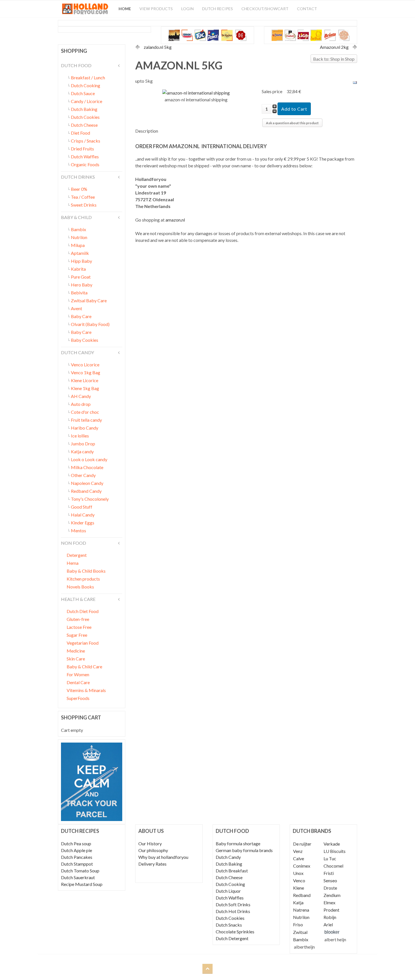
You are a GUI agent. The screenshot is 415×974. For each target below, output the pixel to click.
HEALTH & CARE (78, 599)
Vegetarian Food (83, 642)
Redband (302, 895)
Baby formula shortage (238, 843)
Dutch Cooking (230, 884)
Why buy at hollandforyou (163, 857)
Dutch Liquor (228, 891)
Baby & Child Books (86, 571)
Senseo (330, 880)
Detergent (77, 555)
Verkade (332, 843)
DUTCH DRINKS (78, 177)
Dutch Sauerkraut (78, 877)
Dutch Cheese (229, 877)
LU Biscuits (335, 851)
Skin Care (76, 658)
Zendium (332, 895)
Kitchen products (83, 578)
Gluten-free (78, 619)
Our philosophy (153, 850)
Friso (298, 924)
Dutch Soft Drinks (233, 904)
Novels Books (80, 586)
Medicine (76, 650)
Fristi (329, 873)
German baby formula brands (244, 850)
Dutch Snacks (229, 924)
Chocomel (333, 865)
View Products (156, 8)
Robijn (330, 917)
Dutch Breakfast (232, 870)
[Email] (355, 82)
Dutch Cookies (230, 918)
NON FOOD (73, 543)
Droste (330, 887)
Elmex (329, 902)
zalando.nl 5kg (158, 47)
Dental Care (78, 682)
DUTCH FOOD (76, 65)
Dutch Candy (228, 857)
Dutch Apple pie (76, 850)
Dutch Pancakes (76, 857)
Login (187, 8)
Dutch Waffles (230, 897)
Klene (298, 887)
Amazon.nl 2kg (334, 47)
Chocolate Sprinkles (235, 931)
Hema (72, 563)
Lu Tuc (330, 858)
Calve (298, 858)
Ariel (328, 924)
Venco (299, 880)
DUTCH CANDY (77, 352)
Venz (298, 851)
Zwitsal (300, 932)
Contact (307, 8)
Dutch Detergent (232, 938)
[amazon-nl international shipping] (196, 92)
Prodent (331, 909)
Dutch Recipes (217, 8)
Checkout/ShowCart (265, 8)
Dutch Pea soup (76, 843)
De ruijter (302, 843)
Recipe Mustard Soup (81, 884)
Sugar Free (77, 635)
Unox (298, 873)
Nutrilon (301, 917)
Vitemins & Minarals (86, 690)
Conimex (301, 865)
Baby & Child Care (84, 666)
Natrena (301, 909)
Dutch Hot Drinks (233, 911)
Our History (150, 843)
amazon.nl (175, 219)
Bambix (300, 939)
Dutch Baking (229, 863)
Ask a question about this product (292, 123)
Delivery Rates (152, 863)
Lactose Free (79, 627)
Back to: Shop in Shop (334, 59)
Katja (298, 902)
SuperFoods (78, 698)
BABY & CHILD (76, 217)
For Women (78, 674)
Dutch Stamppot (77, 863)
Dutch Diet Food (83, 611)
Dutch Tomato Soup (80, 870)
